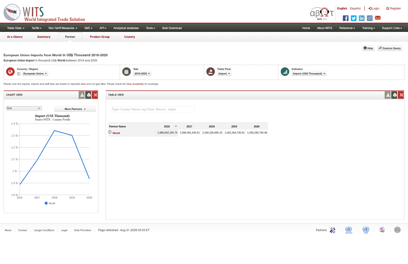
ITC (333, 229)
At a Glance (15, 37)
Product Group (100, 37)
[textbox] (153, 109)
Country (129, 37)
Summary (44, 37)
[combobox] (24, 108)
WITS (47, 12)
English (342, 8)
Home (306, 28)
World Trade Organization (382, 229)
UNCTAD (349, 229)
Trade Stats (14, 28)
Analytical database (126, 28)
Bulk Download (172, 28)
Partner (70, 37)
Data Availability (135, 84)
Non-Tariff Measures (62, 28)
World (116, 133)
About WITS (324, 28)
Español (355, 8)
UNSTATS (366, 229)
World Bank (398, 229)
